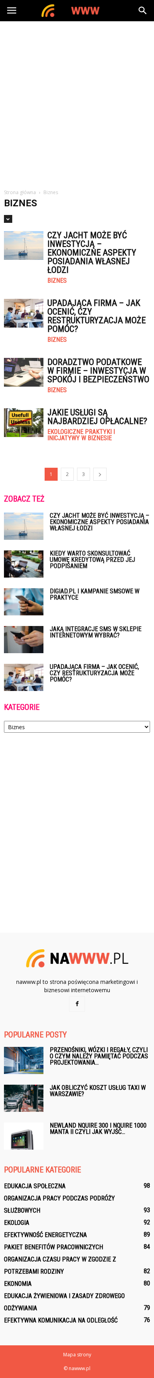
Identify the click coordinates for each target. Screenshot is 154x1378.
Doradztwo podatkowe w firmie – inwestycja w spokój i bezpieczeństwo (98, 370)
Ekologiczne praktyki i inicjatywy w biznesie (81, 435)
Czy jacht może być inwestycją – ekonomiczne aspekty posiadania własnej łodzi (91, 252)
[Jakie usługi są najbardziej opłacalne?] (23, 422)
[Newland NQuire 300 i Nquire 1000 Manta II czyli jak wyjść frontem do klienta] (23, 1136)
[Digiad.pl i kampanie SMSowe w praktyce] (23, 601)
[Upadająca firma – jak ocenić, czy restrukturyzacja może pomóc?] (23, 313)
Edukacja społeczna (35, 1186)
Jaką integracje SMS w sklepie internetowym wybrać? (95, 632)
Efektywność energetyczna (45, 1235)
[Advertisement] (77, 102)
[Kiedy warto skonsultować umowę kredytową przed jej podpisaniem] (23, 564)
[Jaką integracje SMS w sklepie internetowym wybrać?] (23, 639)
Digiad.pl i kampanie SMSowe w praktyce (94, 594)
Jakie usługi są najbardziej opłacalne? (97, 416)
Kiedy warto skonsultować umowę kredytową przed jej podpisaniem (92, 560)
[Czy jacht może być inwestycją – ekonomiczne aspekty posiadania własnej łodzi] (23, 245)
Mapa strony (77, 1354)
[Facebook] (77, 1004)
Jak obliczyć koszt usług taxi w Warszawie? (98, 1091)
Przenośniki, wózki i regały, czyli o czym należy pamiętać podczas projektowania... (99, 1056)
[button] (143, 10)
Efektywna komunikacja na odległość (61, 1320)
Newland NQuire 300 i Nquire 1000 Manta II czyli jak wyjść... (98, 1128)
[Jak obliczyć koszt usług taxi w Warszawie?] (23, 1098)
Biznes (57, 281)
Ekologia (16, 1222)
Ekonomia (18, 1283)
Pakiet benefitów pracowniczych (53, 1247)
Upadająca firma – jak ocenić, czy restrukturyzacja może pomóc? (96, 316)
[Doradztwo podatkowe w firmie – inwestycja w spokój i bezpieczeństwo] (23, 372)
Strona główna (20, 192)
